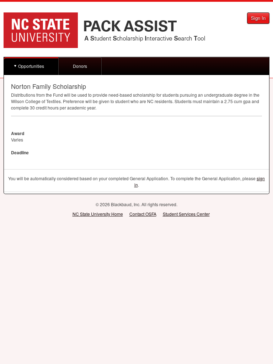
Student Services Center (186, 214)
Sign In (258, 18)
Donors (80, 66)
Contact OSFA (142, 214)
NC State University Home (98, 214)
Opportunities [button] (31, 66)
